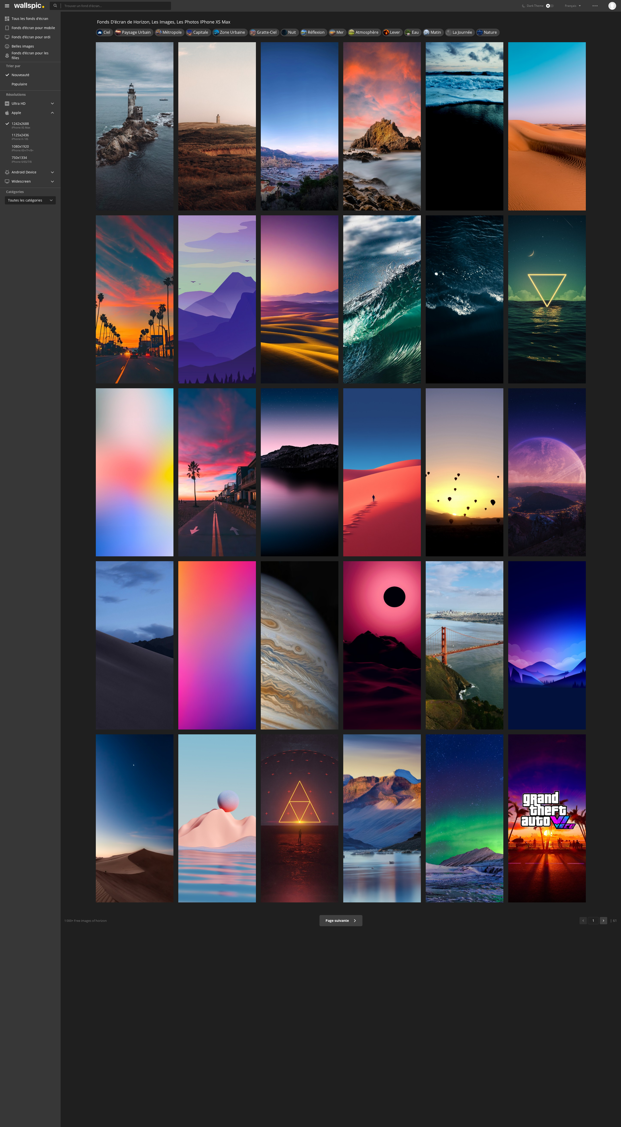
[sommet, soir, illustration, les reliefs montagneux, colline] (547, 645)
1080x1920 (20, 146)
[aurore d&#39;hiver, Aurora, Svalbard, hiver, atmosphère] (464, 818)
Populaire (19, 84)
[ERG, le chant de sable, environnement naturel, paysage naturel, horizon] (547, 126)
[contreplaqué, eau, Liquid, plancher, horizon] (299, 645)
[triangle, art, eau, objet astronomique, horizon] (299, 818)
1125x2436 (20, 135)
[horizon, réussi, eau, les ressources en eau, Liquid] (464, 126)
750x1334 (19, 157)
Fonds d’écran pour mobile (33, 27)
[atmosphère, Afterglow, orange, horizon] (217, 472)
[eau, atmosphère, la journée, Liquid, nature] (547, 299)
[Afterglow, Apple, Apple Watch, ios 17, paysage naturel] (299, 299)
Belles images (23, 46)
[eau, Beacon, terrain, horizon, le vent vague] (134, 126)
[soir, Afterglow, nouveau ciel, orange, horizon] (134, 299)
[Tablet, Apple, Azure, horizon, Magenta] (134, 472)
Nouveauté (20, 75)
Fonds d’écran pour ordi (31, 37)
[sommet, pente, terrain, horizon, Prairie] (134, 645)
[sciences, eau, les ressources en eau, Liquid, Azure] (382, 299)
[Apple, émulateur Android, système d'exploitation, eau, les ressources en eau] (464, 645)
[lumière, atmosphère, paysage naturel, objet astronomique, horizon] (547, 472)
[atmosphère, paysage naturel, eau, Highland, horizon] (299, 472)
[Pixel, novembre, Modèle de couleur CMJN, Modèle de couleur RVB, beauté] (464, 472)
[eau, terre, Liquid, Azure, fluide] (464, 299)
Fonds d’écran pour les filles (30, 55)
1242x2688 (20, 123)
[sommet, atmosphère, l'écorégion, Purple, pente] (217, 299)
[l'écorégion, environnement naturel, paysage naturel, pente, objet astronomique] (134, 818)
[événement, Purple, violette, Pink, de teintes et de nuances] (217, 645)
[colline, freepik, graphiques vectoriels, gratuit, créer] (217, 126)
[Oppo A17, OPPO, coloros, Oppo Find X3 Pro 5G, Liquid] (217, 818)
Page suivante (338, 920)
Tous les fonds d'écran (30, 18)
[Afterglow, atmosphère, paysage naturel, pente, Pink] (382, 645)
